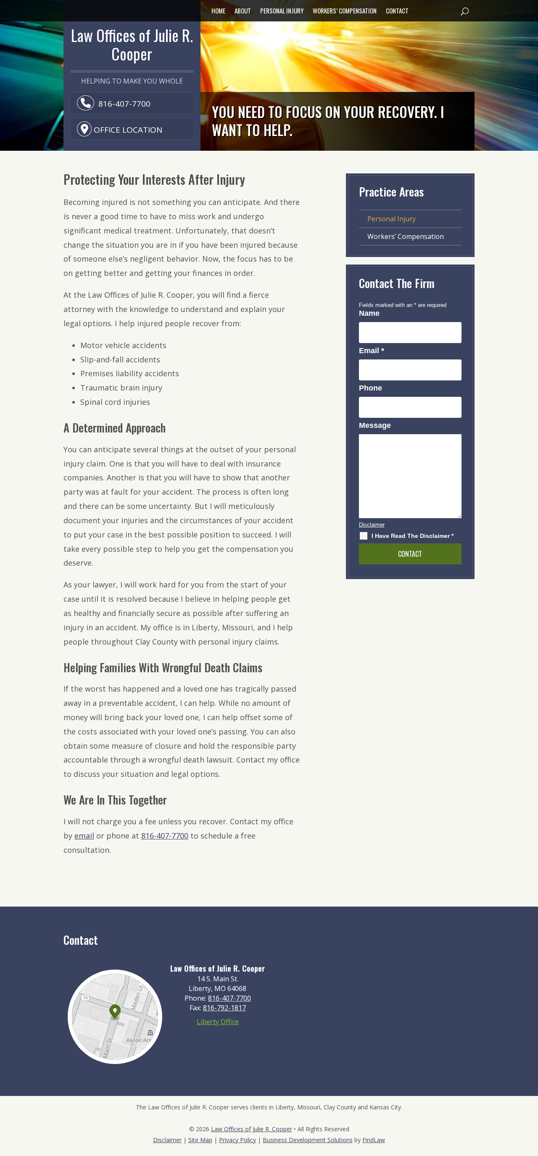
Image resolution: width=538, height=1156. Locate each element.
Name (369, 313)
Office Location (128, 129)
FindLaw (373, 1140)
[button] (464, 11)
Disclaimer (372, 525)
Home (218, 11)
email (84, 836)
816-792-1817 (224, 1007)
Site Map (200, 1140)
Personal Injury (281, 11)
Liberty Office (218, 1021)
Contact (397, 11)
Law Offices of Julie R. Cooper (251, 1129)
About (243, 11)
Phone (370, 388)
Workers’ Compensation (345, 11)
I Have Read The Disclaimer (413, 535)
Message (375, 425)
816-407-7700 (124, 103)
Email (371, 350)
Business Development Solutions (308, 1140)
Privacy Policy (237, 1140)
